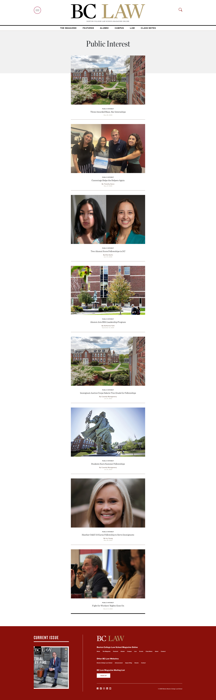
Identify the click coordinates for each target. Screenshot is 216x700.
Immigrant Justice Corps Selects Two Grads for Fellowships (108, 393)
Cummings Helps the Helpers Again (108, 180)
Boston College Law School (104, 663)
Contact (143, 663)
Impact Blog (128, 663)
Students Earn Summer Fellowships (108, 463)
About (156, 651)
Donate (137, 663)
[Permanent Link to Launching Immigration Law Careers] (108, 361)
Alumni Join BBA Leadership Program (108, 322)
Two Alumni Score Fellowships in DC (108, 251)
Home (98, 651)
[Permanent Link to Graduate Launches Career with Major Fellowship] (108, 502)
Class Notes (148, 28)
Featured (88, 28)
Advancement (119, 663)
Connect (163, 651)
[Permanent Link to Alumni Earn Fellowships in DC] (108, 219)
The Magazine (68, 28)
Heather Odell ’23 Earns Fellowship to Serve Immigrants (108, 534)
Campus (119, 28)
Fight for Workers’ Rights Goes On (108, 605)
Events (141, 651)
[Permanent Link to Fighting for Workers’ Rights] (108, 573)
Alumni (104, 28)
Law (132, 28)
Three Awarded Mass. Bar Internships (108, 111)
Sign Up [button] (103, 675)
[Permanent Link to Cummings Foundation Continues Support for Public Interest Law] (108, 148)
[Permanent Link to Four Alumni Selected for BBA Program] (108, 290)
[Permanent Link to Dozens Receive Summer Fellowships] (108, 431)
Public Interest (108, 109)
